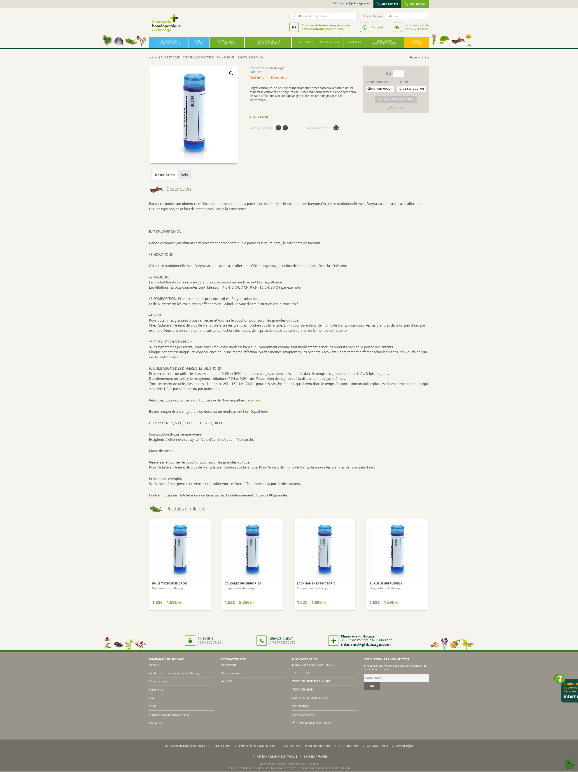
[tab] (164, 174)
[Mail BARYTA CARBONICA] (285, 127)
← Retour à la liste (417, 57)
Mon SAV (226, 681)
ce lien (255, 400)
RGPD (152, 706)
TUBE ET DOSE (199, 42)
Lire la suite (259, 116)
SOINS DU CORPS (303, 714)
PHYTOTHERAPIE (304, 42)
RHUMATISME (226, 57)
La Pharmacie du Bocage (246, 768)
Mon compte (389, 4)
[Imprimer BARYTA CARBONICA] (336, 127)
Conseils (154, 665)
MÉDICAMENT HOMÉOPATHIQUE (169, 42)
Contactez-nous (159, 681)
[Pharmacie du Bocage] (166, 23)
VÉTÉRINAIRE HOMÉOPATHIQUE (384, 42)
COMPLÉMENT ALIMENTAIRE (227, 42)
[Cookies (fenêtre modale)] (570, 764)
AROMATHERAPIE (329, 42)
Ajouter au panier (399, 99)
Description (165, 174)
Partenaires (156, 689)
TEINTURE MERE (302, 689)
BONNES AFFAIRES (416, 42)
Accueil (153, 57)
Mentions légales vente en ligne (169, 714)
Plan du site (156, 723)
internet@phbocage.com (354, 3)
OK (372, 686)
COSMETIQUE (354, 42)
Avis (184, 174)
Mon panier (417, 4)
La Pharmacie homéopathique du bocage (174, 673)
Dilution (402, 82)
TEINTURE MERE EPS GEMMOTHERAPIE (268, 42)
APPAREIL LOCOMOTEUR (198, 57)
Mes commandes (231, 673)
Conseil (377, 27)
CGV (151, 698)
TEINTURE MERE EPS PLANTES (311, 681)
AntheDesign (341, 768)
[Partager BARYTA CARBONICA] (278, 127)
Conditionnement (378, 82)
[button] (231, 73)
